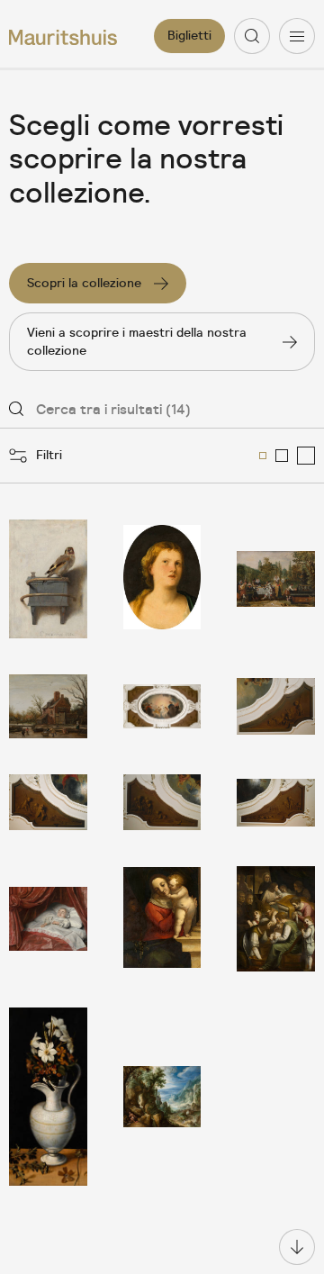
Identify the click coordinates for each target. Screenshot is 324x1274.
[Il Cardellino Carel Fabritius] (48, 579)
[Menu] (297, 36)
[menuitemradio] (262, 455)
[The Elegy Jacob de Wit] (276, 802)
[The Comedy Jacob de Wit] (162, 802)
